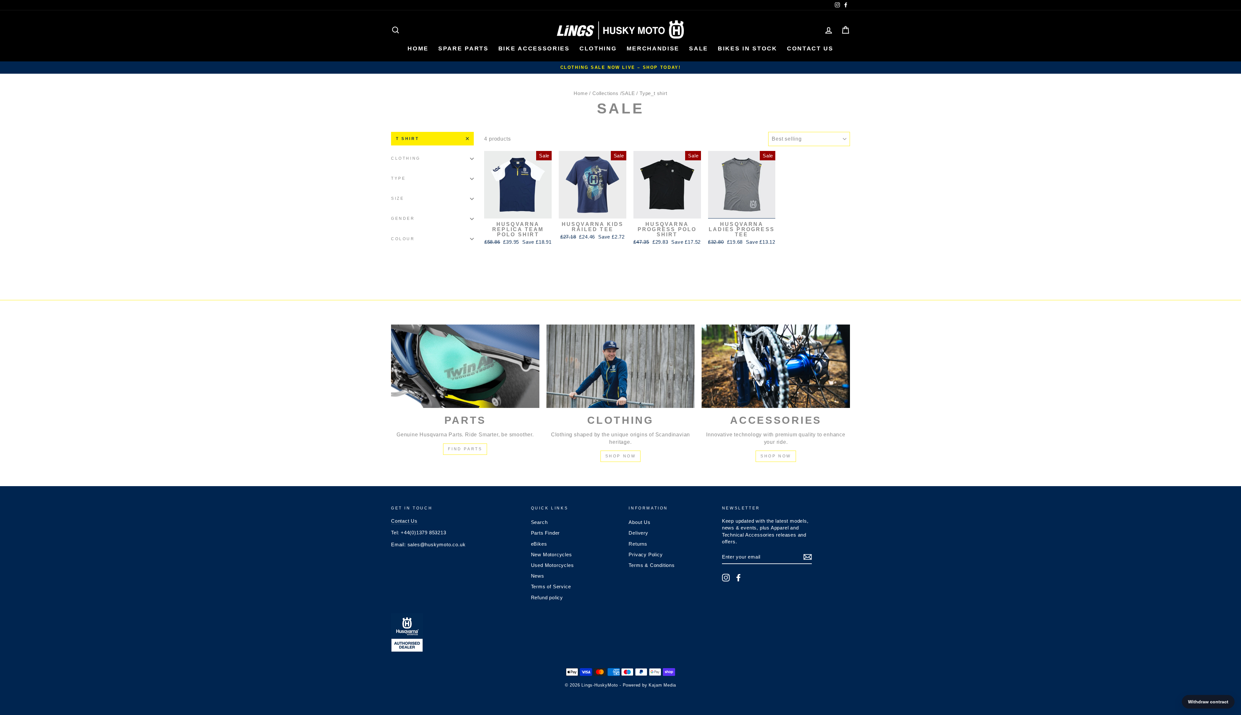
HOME (418, 48)
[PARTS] (465, 366)
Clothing (405, 158)
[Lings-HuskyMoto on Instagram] (726, 578)
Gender (403, 218)
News (537, 576)
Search (539, 522)
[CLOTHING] (620, 366)
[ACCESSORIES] (776, 366)
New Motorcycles (551, 554)
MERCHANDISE (653, 48)
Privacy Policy (646, 554)
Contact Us (404, 521)
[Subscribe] (807, 557)
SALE (698, 48)
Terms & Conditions (651, 565)
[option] (620, 67)
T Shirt (407, 138)
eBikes (539, 544)
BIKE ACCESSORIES (534, 48)
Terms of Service (551, 586)
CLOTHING (598, 48)
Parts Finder (545, 533)
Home (581, 93)
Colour (403, 239)
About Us (639, 522)
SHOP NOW (620, 456)
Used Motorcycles (552, 565)
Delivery (638, 533)
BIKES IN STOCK (747, 48)
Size (397, 198)
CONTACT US (810, 48)
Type (398, 178)
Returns (638, 544)
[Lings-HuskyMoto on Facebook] (738, 578)
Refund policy (547, 597)
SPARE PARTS (463, 48)
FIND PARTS (465, 449)
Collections (605, 93)
